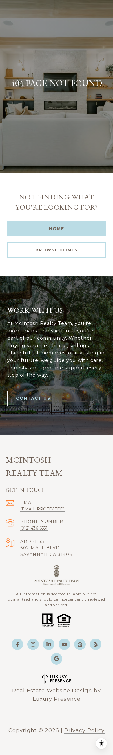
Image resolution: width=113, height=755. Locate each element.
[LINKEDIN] (48, 644)
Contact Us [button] (33, 398)
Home (56, 228)
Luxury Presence (57, 699)
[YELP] (95, 644)
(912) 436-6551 (34, 528)
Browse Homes (56, 250)
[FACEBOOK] (17, 644)
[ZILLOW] (80, 644)
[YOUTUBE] (64, 644)
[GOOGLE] (56, 659)
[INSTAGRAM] (33, 644)
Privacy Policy (84, 730)
